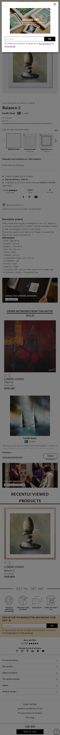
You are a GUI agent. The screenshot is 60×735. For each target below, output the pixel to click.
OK (49, 39)
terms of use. (10, 46)
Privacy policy (45, 43)
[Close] (55, 4)
